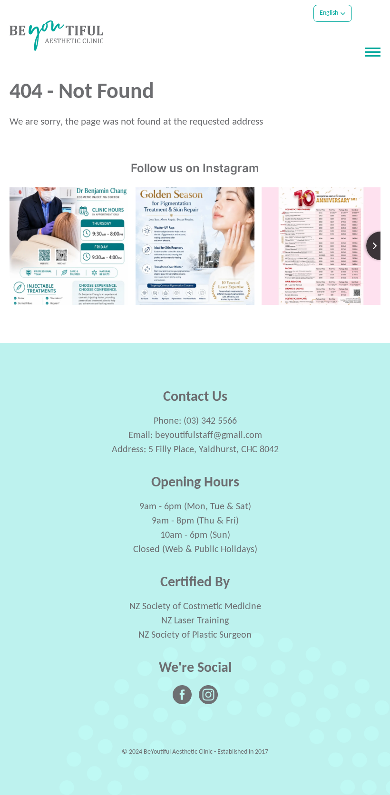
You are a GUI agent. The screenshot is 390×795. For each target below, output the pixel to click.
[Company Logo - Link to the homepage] (56, 36)
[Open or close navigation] (372, 52)
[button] (333, 13)
